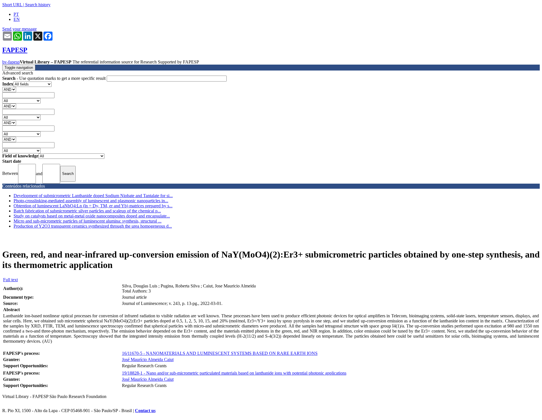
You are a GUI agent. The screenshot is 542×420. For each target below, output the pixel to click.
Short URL (12, 4)
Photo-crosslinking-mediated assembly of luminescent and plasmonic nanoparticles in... (91, 200)
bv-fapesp (11, 62)
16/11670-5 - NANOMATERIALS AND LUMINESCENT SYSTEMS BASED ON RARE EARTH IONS (220, 353)
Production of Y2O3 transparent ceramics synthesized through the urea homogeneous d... (93, 226)
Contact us (145, 410)
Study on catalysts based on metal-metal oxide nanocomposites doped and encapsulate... (92, 216)
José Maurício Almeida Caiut (148, 359)
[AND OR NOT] (9, 89)
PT (16, 14)
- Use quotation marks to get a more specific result (54, 78)
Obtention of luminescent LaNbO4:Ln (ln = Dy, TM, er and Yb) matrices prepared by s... (93, 205)
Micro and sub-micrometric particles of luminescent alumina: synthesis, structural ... (87, 221)
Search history (38, 4)
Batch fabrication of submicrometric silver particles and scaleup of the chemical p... (87, 210)
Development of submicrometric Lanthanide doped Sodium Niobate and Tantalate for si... (93, 195)
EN (17, 19)
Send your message (19, 29)
